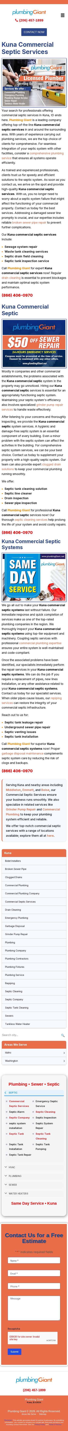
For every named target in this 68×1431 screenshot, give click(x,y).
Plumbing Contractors (16, 958)
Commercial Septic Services (20, 901)
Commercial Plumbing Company (22, 893)
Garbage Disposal (15, 926)
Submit (14, 1351)
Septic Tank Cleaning (16, 1007)
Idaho (8, 1052)
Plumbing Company (15, 950)
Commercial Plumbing (16, 885)
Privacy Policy (40, 1424)
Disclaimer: (8, 1420)
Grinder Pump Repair (21, 809)
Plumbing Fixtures (14, 966)
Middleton (13, 790)
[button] (62, 15)
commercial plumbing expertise (40, 643)
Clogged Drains (13, 877)
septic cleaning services (31, 519)
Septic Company (14, 999)
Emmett (28, 790)
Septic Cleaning (13, 991)
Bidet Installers (13, 860)
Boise (45, 790)
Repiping (10, 983)
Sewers (9, 1015)
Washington (11, 1060)
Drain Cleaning (13, 909)
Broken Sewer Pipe (15, 869)
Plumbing (10, 942)
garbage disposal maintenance (22, 753)
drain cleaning (11, 277)
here (50, 835)
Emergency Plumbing (16, 917)
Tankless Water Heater (17, 1024)
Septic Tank (16, 1133)
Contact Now (34, 32)
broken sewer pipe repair (29, 222)
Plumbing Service (14, 975)
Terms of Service (55, 1424)
